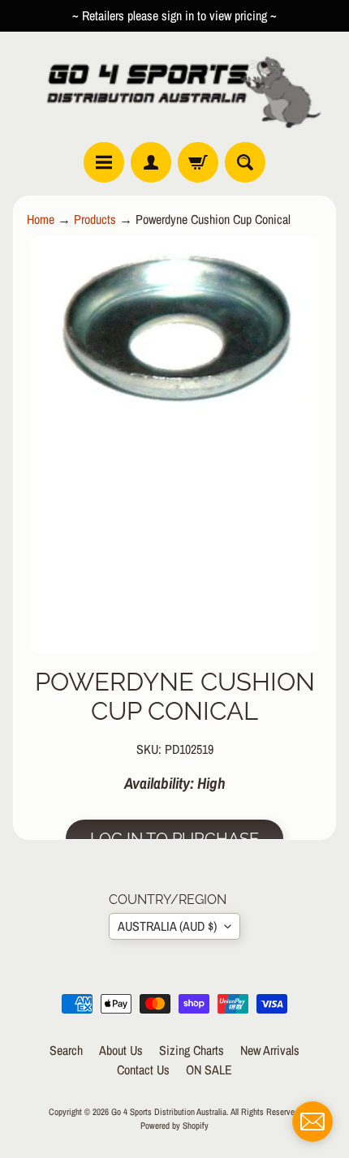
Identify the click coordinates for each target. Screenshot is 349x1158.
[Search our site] (245, 162)
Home (40, 219)
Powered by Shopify (174, 1125)
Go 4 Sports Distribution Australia (168, 1111)
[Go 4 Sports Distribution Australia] (174, 86)
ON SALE (209, 1069)
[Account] (151, 162)
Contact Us (143, 1069)
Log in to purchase (174, 839)
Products (95, 219)
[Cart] (198, 162)
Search (66, 1050)
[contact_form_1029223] (312, 1121)
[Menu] (104, 162)
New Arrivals (269, 1050)
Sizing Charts (191, 1050)
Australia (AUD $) (167, 926)
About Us (121, 1050)
